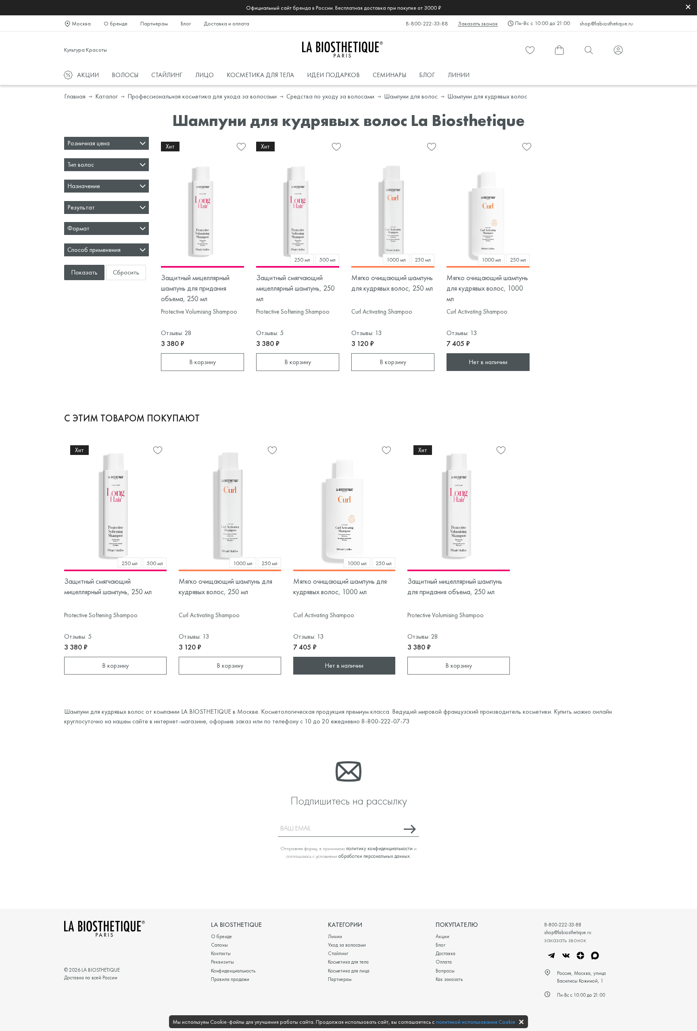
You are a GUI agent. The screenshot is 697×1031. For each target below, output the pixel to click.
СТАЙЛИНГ (166, 75)
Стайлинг (338, 953)
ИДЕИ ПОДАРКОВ (333, 75)
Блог (186, 23)
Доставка (445, 953)
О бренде (115, 23)
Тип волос (80, 164)
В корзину (202, 362)
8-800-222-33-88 (427, 23)
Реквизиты (222, 961)
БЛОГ (427, 75)
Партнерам (154, 23)
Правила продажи (230, 979)
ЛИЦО (204, 75)
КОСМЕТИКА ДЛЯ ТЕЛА (260, 75)
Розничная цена (88, 143)
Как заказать (449, 979)
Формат (78, 228)
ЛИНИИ (459, 75)
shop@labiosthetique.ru (606, 23)
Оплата (444, 961)
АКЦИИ (88, 75)
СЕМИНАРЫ (389, 75)
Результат (81, 207)
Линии (335, 936)
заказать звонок (565, 939)
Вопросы (445, 970)
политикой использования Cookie (475, 1021)
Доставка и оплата (226, 23)
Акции (442, 936)
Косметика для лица (348, 970)
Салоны (219, 944)
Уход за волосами (347, 944)
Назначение (83, 186)
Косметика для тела (348, 961)
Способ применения (94, 249)
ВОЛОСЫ (125, 75)
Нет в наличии (488, 362)
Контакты (221, 953)
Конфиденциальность (233, 970)
